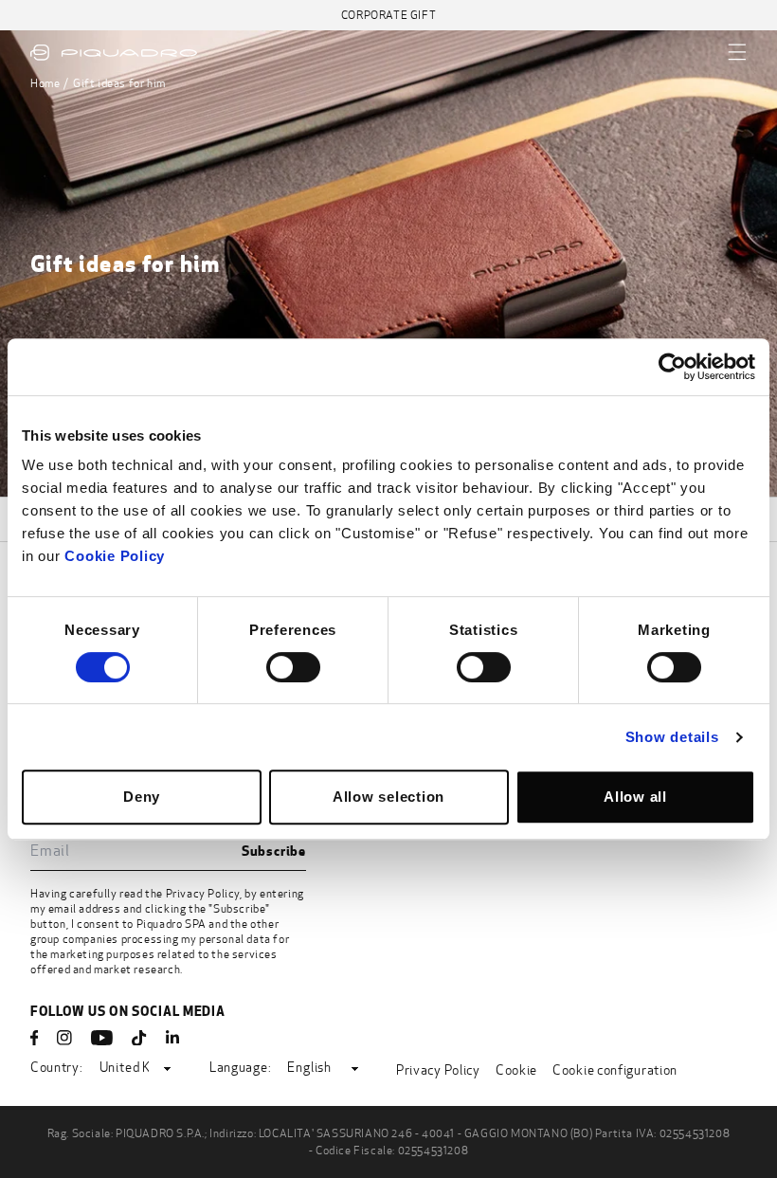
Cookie (516, 1070)
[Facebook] (34, 1037)
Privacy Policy (203, 893)
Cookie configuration (615, 1070)
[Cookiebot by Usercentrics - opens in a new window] (672, 367)
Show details (672, 737)
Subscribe (274, 851)
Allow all (635, 796)
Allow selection (388, 796)
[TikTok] (139, 1037)
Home (45, 83)
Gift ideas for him (119, 83)
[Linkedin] (172, 1037)
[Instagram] (64, 1037)
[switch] (293, 667)
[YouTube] (102, 1037)
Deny (141, 796)
